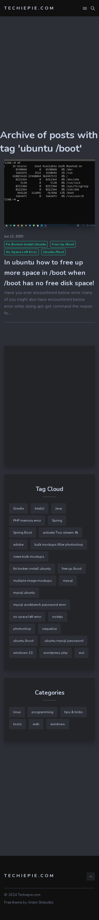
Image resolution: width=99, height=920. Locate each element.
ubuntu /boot (53, 252)
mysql (68, 580)
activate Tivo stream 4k (60, 532)
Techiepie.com (29, 8)
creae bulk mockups (28, 556)
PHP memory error (27, 520)
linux (17, 712)
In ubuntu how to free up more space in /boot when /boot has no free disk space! (49, 272)
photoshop (22, 629)
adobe (18, 544)
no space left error (21, 252)
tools (17, 724)
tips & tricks (73, 712)
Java (58, 508)
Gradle (18, 508)
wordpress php (55, 653)
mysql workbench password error (39, 604)
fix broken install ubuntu (26, 244)
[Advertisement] (49, 79)
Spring (57, 520)
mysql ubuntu (24, 592)
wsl (81, 653)
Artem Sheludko (41, 902)
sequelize (49, 629)
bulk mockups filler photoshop (58, 544)
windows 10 (22, 653)
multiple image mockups (32, 580)
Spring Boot (22, 532)
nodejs (57, 617)
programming (42, 712)
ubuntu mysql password (64, 641)
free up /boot (63, 244)
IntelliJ (39, 508)
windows (57, 724)
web (36, 724)
